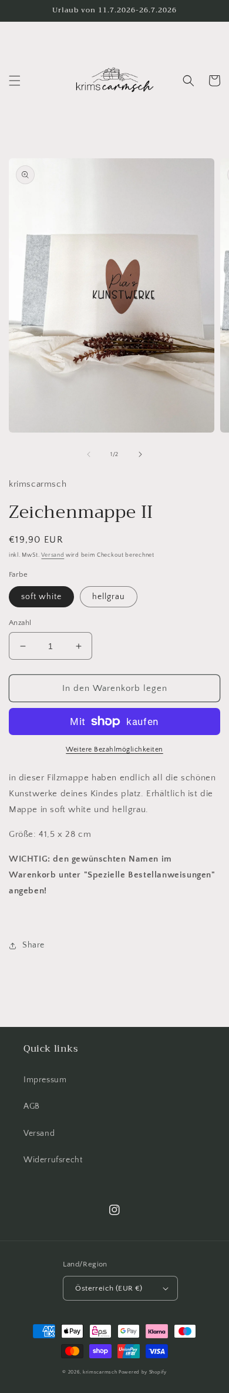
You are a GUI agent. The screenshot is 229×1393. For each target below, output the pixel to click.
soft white (41, 596)
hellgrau (108, 596)
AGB (31, 1106)
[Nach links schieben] (89, 454)
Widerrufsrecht (52, 1160)
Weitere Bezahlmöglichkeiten (114, 749)
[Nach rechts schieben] (140, 454)
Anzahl (20, 623)
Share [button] (33, 945)
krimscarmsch (100, 1372)
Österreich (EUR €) (108, 1288)
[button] (15, 81)
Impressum (44, 1080)
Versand (52, 555)
